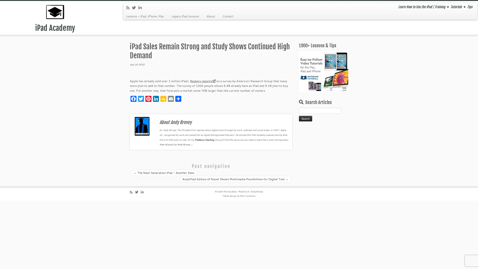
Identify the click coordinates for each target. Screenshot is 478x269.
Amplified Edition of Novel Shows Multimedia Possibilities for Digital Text (235, 179)
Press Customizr (248, 195)
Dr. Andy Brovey (255, 191)
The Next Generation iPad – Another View (164, 173)
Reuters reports (201, 81)
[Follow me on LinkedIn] (141, 7)
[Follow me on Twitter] (135, 7)
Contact (228, 16)
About (211, 16)
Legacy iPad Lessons (185, 16)
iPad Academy (55, 28)
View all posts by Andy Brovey (176, 144)
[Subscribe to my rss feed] (129, 7)
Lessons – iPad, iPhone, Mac (145, 16)
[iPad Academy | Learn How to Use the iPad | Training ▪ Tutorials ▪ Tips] (55, 12)
